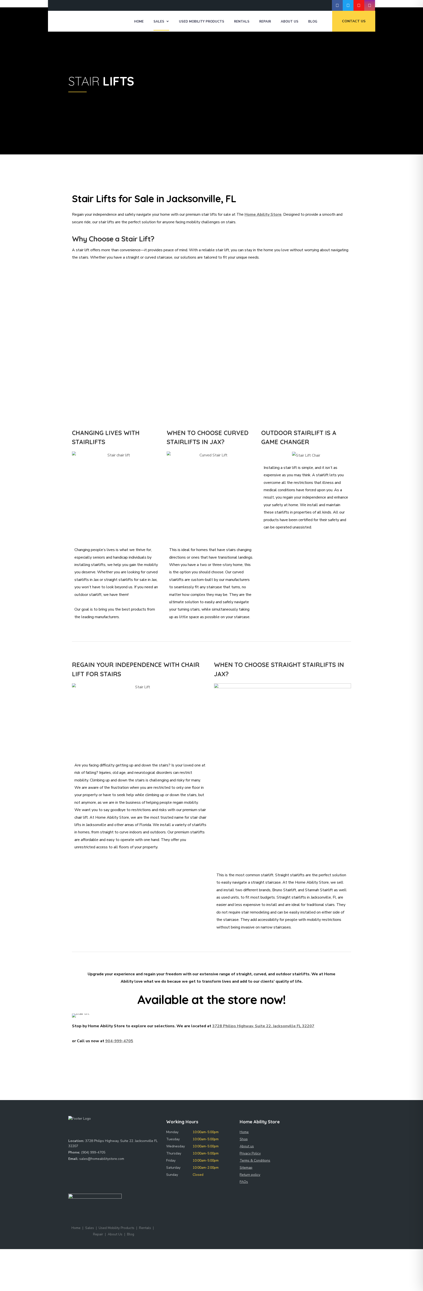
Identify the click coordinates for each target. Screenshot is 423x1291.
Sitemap (246, 1167)
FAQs (244, 1181)
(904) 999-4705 (93, 1152)
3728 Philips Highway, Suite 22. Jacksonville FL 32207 (263, 1026)
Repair (265, 21)
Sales (158, 21)
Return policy (250, 1174)
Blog (312, 21)
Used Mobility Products (201, 21)
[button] (77, 1015)
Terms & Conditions (255, 1160)
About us (247, 1146)
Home (139, 21)
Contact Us (353, 21)
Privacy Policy (250, 1153)
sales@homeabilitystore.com (101, 1158)
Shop (244, 1139)
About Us (289, 21)
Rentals (241, 21)
